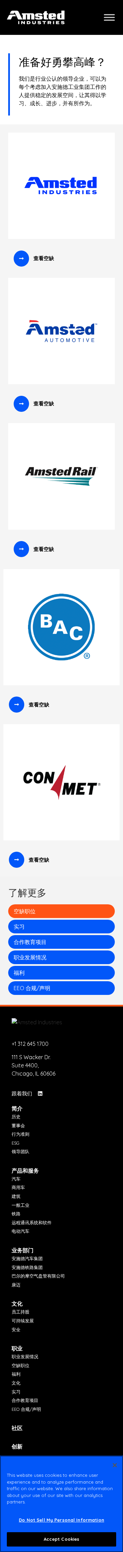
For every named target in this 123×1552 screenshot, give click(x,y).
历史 (16, 1116)
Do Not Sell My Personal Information (61, 1520)
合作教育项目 (30, 942)
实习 (19, 926)
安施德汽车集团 (27, 1258)
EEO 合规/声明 (32, 988)
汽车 (16, 1179)
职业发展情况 (30, 957)
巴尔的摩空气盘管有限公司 (38, 1276)
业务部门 (22, 1250)
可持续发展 (23, 1320)
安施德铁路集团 (27, 1267)
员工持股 (20, 1311)
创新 (17, 1446)
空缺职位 (25, 911)
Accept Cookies (62, 1539)
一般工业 (20, 1205)
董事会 (18, 1125)
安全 (16, 1329)
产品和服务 (25, 1170)
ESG (15, 1143)
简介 (17, 1108)
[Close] (114, 1465)
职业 (17, 1348)
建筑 (16, 1196)
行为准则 (20, 1134)
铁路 (16, 1213)
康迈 (16, 1284)
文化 (17, 1303)
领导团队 (20, 1151)
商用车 (18, 1187)
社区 (17, 1428)
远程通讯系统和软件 (32, 1222)
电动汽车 (20, 1231)
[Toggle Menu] (109, 17)
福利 (19, 972)
